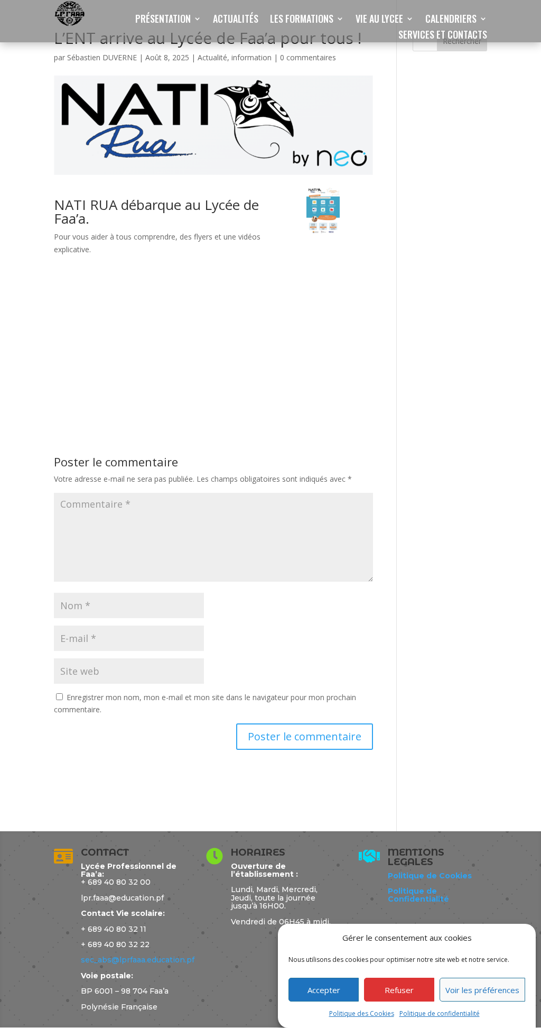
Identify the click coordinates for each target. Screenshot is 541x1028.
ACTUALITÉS (235, 20)
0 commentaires (308, 57)
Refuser (399, 990)
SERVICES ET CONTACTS (442, 36)
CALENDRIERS (451, 20)
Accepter (323, 990)
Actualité (212, 57)
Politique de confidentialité (439, 1013)
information (251, 57)
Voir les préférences (482, 990)
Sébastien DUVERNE (102, 57)
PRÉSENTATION (163, 20)
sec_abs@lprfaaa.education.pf (137, 960)
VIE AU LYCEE (379, 20)
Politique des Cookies (361, 1013)
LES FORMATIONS (301, 20)
